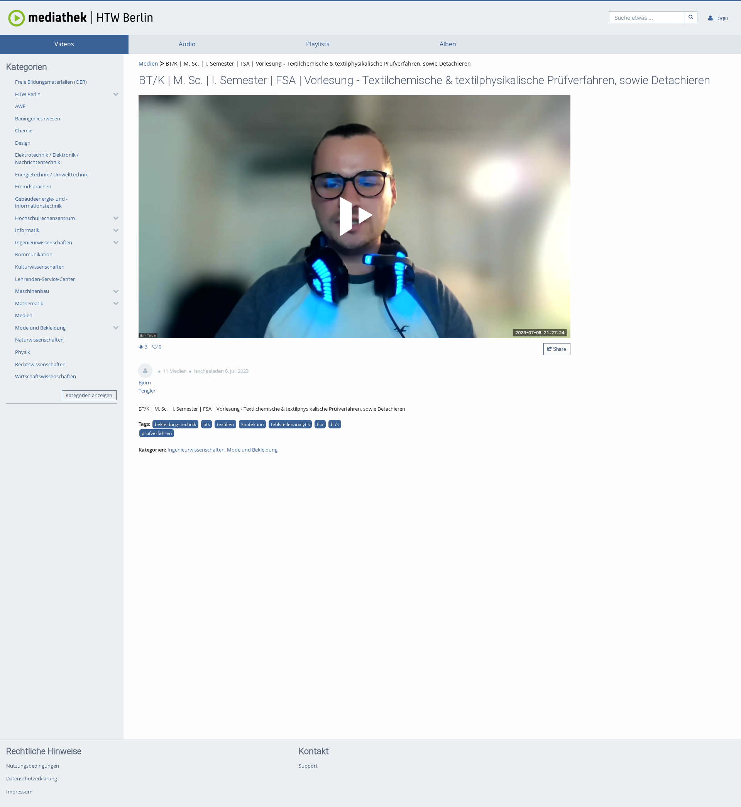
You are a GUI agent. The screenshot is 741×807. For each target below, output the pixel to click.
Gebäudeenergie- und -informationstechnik (41, 202)
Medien (23, 315)
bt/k (335, 424)
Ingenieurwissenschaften (43, 242)
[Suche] (691, 17)
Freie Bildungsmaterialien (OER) (51, 81)
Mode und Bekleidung (40, 327)
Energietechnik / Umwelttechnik (51, 174)
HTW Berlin (28, 94)
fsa (320, 424)
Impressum (19, 791)
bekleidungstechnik (175, 424)
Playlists (318, 44)
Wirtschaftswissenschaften (45, 376)
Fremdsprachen (33, 186)
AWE (20, 106)
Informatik (27, 230)
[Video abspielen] (354, 216)
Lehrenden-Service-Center (45, 279)
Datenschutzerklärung (31, 778)
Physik (22, 352)
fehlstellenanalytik (290, 424)
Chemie (23, 130)
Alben (448, 44)
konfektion (252, 424)
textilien (225, 424)
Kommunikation (33, 254)
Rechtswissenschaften (40, 364)
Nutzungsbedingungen (32, 765)
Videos (64, 44)
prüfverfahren (157, 433)
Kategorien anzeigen (89, 395)
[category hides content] (113, 94)
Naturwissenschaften (39, 339)
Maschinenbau (32, 291)
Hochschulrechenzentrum (45, 218)
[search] (647, 17)
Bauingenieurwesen (37, 118)
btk (206, 424)
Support (308, 765)
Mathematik (29, 303)
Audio (187, 44)
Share (559, 348)
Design (22, 142)
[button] (64, 94)
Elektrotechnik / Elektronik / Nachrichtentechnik (47, 158)
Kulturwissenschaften (39, 266)
